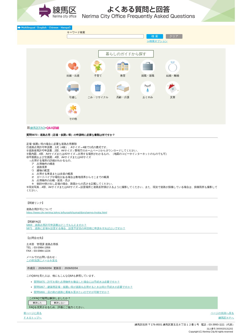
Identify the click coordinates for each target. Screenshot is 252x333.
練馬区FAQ (37, 127)
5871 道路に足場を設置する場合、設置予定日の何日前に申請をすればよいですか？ (75, 228)
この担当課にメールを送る (41, 260)
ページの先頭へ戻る (222, 313)
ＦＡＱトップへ (33, 317)
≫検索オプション (157, 41)
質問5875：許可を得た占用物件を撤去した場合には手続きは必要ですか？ (77, 281)
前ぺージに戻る (33, 313)
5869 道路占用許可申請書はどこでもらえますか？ (56, 224)
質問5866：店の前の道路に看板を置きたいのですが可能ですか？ (71, 292)
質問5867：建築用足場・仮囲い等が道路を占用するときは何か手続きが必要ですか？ (83, 286)
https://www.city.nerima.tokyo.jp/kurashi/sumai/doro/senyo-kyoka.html (66, 212)
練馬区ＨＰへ (226, 317)
